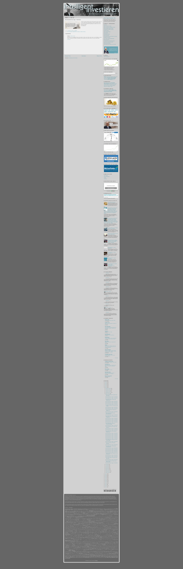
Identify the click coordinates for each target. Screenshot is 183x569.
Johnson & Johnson (97, 532)
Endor (72, 524)
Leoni (105, 535)
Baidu (68, 512)
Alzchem (113, 509)
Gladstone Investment (70, 528)
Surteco (98, 550)
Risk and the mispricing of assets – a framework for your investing (110, 373)
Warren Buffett (93, 555)
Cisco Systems (101, 518)
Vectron (68, 554)
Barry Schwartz (87, 512)
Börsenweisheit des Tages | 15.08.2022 (112, 433)
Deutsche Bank (86, 521)
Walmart (74, 555)
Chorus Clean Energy (68, 518)
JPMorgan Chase (102, 532)
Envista (80, 524)
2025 (106, 383)
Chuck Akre (91, 518)
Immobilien (71, 530)
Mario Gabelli (116, 536)
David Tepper (112, 520)
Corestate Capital (102, 519)
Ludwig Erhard (87, 536)
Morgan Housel (75, 539)
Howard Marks (105, 529)
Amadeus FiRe (116, 509)
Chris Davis (77, 518)
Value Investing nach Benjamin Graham (109, 27)
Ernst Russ (88, 524)
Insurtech (88, 530)
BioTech (80, 514)
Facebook (105, 178)
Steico (100, 549)
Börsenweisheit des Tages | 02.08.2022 (112, 459)
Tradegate (102, 552)
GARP (107, 526)
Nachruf (105, 539)
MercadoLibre (76, 538)
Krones (102, 534)
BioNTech (77, 514)
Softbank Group (94, 548)
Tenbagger (88, 551)
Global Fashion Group (76, 528)
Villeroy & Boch (106, 554)
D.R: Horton (81, 520)
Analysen (91, 511)
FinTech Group (90, 525)
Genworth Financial (89, 527)
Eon (86, 524)
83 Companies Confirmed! (108, 369)
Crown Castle (69, 520)
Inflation (76, 530)
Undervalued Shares (108, 372)
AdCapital (100, 508)
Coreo (98, 519)
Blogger (96, 560)
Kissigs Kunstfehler (113, 77)
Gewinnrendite (100, 527)
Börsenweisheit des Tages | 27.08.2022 (112, 403)
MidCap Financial (105, 538)
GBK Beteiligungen (114, 526)
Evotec (105, 524)
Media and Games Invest (114, 537)
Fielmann (81, 525)
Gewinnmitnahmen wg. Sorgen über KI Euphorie (110, 342)
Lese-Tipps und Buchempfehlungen (109, 38)
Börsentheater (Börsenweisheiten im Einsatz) (110, 36)
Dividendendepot (100, 522)
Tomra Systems (92, 552)
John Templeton (91, 532)
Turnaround (105, 79)
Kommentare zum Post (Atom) (72, 57)
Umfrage (85, 553)
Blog (102, 514)
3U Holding (71, 508)
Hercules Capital (115, 529)
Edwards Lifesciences (94, 523)
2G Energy (66, 508)
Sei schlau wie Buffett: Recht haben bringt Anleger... (112, 405)
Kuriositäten (108, 534)
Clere (111, 518)
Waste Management (115, 555)
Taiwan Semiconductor (115, 550)
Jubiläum (106, 532)
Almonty (101, 509)
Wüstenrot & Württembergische (99, 557)
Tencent (91, 551)
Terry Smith (94, 551)
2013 (106, 484)
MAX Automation (97, 537)
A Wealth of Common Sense (109, 361)
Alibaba (87, 509)
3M (68, 508)
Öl (83, 541)
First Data (93, 525)
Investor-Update (111, 89)
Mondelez (117, 538)
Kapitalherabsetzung (73, 533)
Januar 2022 (108, 472)
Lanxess (69, 535)
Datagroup (101, 520)
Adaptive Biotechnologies (95, 508)
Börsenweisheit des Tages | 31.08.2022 (112, 396)
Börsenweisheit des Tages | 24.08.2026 (112, 258)
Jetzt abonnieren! (111, 188)
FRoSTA (92, 526)
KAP (117, 532)
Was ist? (113, 79)
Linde (69, 536)
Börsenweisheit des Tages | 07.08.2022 (112, 449)
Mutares (101, 539)
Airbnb (114, 508)
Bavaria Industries (106, 512)
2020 (106, 475)
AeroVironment (109, 508)
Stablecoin (74, 549)
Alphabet (105, 509)
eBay (85, 523)
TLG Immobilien (80, 552)
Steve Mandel (116, 549)
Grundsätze (108, 77)
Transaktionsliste (105, 552)
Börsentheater (113, 82)
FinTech (87, 525)
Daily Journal (84, 520)
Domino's (108, 522)
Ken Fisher (87, 533)
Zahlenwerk (113, 557)
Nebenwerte (105, 78)
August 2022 (108, 393)
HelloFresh (93, 529)
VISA (115, 554)
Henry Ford (105, 529)
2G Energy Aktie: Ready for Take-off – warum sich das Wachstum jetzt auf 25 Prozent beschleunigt (110, 346)
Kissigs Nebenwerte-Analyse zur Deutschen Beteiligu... (110, 424)
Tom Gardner (84, 552)
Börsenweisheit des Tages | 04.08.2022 (112, 455)
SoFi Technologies (88, 548)
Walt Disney (77, 555)
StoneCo (76, 550)
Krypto (104, 534)
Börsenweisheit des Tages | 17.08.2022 (112, 428)
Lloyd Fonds (74, 536)
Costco (110, 519)
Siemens (68, 548)
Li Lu (115, 535)
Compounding (88, 519)
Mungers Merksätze (94, 539)
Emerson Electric (111, 523)
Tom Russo (88, 552)
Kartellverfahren (78, 533)
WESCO (75, 556)
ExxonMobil (111, 524)
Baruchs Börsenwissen (107, 82)
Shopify (107, 547)
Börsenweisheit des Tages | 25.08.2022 (112, 408)
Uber (78, 553)
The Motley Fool (107, 364)
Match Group (93, 537)
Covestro (66, 520)
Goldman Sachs (89, 528)
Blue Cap (104, 514)
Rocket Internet (87, 545)
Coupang (116, 519)
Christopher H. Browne (85, 518)
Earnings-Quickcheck (81, 523)
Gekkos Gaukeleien (79, 527)
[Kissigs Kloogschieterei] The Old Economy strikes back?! (113, 234)
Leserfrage (110, 535)
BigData (112, 513)
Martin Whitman (78, 537)
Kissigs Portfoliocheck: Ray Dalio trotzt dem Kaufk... (111, 395)
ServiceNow (74, 547)
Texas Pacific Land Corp (107, 551)
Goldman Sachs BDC (94, 528)
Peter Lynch (107, 542)
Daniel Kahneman (93, 520)
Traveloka (112, 552)
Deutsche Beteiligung (91, 521)
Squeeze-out (71, 549)
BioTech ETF (83, 514)
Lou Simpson (78, 31)
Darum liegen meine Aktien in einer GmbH (110, 44)
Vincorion (109, 554)
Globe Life (80, 528)
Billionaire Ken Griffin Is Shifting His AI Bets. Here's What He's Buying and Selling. (110, 366)
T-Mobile (111, 550)
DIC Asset (83, 522)
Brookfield (110, 515)
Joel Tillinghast (70, 532)
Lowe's (81, 536)
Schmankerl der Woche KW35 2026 (110, 320)
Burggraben (112, 76)
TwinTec (70, 553)
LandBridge (114, 534)
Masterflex (90, 537)
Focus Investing (105, 525)
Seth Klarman (79, 547)
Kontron (87, 534)
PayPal (117, 541)
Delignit (67, 521)
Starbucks (91, 549)
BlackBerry (88, 514)
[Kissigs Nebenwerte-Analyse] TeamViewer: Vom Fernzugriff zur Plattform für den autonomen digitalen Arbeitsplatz (113, 241)
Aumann (108, 511)
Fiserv (95, 525)
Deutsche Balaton (81, 521)
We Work (68, 556)
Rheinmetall (67, 545)
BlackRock (92, 514)
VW (69, 555)
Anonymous (107, 272)
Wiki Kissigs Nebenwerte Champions (98, 556)
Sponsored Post (113, 548)
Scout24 (97, 546)
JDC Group (80, 531)
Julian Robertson (109, 532)
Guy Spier (76, 529)
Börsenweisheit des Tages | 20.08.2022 (112, 420)
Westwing (82, 556)
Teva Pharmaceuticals (101, 551)
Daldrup (87, 520)
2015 (106, 481)
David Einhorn (104, 520)
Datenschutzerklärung (107, 43)
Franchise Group (116, 525)
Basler (99, 512)
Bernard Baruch (105, 513)
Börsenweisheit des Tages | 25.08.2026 (112, 248)
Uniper (94, 553)
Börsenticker (84, 515)
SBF (78, 546)
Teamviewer (70, 551)
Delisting (70, 521)
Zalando (117, 557)
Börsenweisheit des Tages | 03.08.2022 (112, 456)
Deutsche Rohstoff (68, 522)
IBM (68, 530)
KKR (81, 534)
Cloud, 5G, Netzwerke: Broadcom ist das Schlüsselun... (112, 453)
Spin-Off (107, 548)
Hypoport (114, 529)
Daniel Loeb (98, 520)
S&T (69, 546)
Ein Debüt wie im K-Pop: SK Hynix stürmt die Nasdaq (110, 355)
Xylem (105, 557)
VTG (68, 555)
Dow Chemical (115, 522)
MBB (101, 537)
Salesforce (72, 546)
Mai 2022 (107, 467)
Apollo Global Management (71, 511)
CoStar (108, 519)
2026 (106, 382)
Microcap (98, 538)
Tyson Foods (75, 553)
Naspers (108, 539)
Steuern (113, 549)
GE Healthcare (70, 527)
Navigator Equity (115, 539)
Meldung (72, 538)
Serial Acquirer (67, 547)
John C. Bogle (74, 532)
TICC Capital (75, 552)
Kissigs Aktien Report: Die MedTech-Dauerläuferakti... (111, 446)
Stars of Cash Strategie (96, 549)
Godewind (83, 528)
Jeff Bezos (87, 531)
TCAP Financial (67, 551)
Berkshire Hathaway (99, 513)
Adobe (104, 508)
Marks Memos (73, 537)
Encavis (70, 524)
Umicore (88, 553)
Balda (70, 512)
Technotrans (74, 551)
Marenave (103, 536)
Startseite (84, 56)
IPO (109, 530)
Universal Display (105, 553)
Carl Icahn (69, 517)
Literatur (72, 536)
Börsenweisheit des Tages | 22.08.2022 (112, 418)
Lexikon (113, 535)
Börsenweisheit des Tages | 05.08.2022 (112, 451)
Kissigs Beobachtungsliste (111, 202)
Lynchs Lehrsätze (109, 85)
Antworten (68, 39)
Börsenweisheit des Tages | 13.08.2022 (112, 435)
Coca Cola (113, 518)
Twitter (105, 177)
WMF (83, 557)
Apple (81, 511)
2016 (106, 480)
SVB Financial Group (102, 550)
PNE (79, 543)
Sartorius (76, 546)
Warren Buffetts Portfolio (100, 555)
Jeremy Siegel (107, 531)
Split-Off (110, 548)
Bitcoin (86, 514)
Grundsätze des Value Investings (108, 29)
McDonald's (106, 537)
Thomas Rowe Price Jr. (70, 552)
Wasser (108, 555)
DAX (114, 520)
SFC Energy (82, 547)
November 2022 (108, 389)
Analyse (105, 76)
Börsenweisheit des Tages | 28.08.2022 (112, 402)
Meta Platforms (80, 538)
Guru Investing (72, 529)
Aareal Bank (79, 508)
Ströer (87, 550)
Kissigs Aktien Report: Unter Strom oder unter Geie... (111, 458)
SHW (66, 548)
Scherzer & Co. (84, 546)
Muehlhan (89, 539)
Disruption (86, 522)
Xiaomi (103, 557)
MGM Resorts (84, 538)
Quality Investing (82, 31)
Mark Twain (66, 537)
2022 (106, 387)
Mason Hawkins (82, 537)
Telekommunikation (79, 551)
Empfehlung (116, 523)
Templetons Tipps (109, 86)
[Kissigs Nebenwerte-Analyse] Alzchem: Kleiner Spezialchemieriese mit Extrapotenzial (112, 264)
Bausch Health (102, 512)
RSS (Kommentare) (106, 176)
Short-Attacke (113, 547)
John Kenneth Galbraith (79, 532)
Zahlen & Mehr (109, 557)
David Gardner (108, 520)
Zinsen (66, 558)
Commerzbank (72, 519)
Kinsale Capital (111, 533)
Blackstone (95, 514)
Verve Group (97, 554)
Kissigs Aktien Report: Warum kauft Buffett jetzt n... (111, 400)
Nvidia (71, 541)
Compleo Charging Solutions (82, 519)
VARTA (66, 554)
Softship (100, 548)
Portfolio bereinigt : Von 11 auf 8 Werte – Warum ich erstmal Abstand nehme (110, 338)
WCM (66, 556)
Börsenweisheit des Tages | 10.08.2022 (112, 441)
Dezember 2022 (108, 388)
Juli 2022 (107, 464)
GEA (76, 527)
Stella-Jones (103, 549)
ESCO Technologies (93, 524)
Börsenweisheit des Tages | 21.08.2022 (112, 419)
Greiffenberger (116, 528)
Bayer (110, 512)
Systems (108, 550)
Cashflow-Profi (107, 322)
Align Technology (90, 509)
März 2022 (107, 469)
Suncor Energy (95, 550)
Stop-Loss (79, 550)
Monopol (66, 539)
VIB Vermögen (101, 554)
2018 (106, 477)
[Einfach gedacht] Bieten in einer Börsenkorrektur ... (110, 413)
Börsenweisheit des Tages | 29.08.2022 (112, 401)
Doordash (111, 522)
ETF (96, 524)
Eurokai (99, 524)
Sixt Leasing (71, 548)
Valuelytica (106, 331)
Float (102, 525)
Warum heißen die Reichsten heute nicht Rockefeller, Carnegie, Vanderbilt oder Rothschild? (110, 328)
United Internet (97, 553)
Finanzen (84, 525)
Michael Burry (89, 538)
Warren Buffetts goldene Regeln (108, 28)
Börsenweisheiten (69, 31)
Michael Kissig (94, 538)
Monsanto (69, 539)
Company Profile (76, 519)
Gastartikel (109, 526)
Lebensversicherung (80, 535)
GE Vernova (73, 527)
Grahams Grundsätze (109, 84)
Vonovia (66, 555)
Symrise (106, 550)
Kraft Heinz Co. (97, 534)
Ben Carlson (81, 513)
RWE (68, 546)
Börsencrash (116, 514)
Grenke (66, 529)
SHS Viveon (116, 547)
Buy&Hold (74, 31)
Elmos (105, 523)
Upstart (108, 553)
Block (98, 514)
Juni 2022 (107, 465)
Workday (93, 557)
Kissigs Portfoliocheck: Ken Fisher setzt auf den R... (111, 427)
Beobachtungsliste (106, 39)
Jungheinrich (115, 532)
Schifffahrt (88, 546)
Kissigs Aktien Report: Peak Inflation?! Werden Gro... (111, 431)
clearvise (105, 518)
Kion (114, 533)
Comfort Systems (67, 519)
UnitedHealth (100, 553)
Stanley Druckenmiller (86, 549)
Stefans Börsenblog (108, 349)
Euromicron (102, 524)
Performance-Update (109, 91)
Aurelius (111, 511)
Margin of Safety (107, 536)
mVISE (103, 539)
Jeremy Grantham (102, 531)
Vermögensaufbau (87, 554)
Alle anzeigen (116, 357)
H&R (78, 529)
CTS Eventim (73, 520)
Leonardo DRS (102, 535)
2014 (106, 483)
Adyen (106, 508)
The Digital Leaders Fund (108, 354)
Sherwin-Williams (99, 547)
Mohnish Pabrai (113, 538)
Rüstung (66, 546)
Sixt (69, 548)
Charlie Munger (108, 517)
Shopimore (109, 547)
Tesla (96, 551)
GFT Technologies (104, 527)
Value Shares (107, 341)
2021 (106, 473)
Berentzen (94, 513)
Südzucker (91, 550)
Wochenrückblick (86, 557)
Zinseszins (68, 558)
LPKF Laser (83, 536)
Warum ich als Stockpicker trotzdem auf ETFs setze (110, 324)
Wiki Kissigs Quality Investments (109, 556)
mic (86, 538)
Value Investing (109, 79)
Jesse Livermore (111, 531)
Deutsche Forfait (105, 521)
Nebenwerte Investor (75, 540)
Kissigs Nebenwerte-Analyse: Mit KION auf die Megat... (111, 440)
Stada (76, 549)
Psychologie (67, 544)
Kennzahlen (95, 533)
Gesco (97, 527)
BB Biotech (113, 512)
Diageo (81, 522)
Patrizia (107, 541)
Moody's (72, 539)
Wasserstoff (110, 555)
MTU (87, 539)
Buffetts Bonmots (112, 83)
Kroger (100, 534)
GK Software (113, 527)
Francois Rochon (67, 526)
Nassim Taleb (111, 539)
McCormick (103, 537)
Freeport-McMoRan (76, 526)
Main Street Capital (99, 536)
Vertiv (94, 554)
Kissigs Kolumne (73, 534)
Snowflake (84, 548)
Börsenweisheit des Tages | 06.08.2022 (112, 450)
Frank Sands (72, 526)
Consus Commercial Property (94, 519)
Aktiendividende (76, 509)
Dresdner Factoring (72, 523)
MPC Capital (79, 539)
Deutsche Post (116, 521)
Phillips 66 (73, 543)
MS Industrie (83, 539)
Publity (74, 544)
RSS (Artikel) (106, 175)
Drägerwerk (68, 523)
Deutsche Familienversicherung (99, 521)
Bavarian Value (107, 319)
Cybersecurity (77, 520)
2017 (106, 479)
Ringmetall (73, 545)
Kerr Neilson (100, 533)
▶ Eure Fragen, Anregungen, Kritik (109, 17)
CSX (71, 520)
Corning (106, 519)
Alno (103, 509)
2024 (106, 384)
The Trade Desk (113, 551)
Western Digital (78, 556)
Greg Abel (112, 528)
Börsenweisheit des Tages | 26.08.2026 (112, 252)
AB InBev (82, 508)
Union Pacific (91, 553)
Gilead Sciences (109, 527)
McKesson (110, 537)
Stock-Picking (71, 550)
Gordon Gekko (99, 528)
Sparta (105, 548)
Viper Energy (113, 554)
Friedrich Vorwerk (87, 526)
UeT (83, 553)
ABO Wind (85, 508)
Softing (98, 548)
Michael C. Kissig (108, 291)
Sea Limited (99, 546)
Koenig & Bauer (84, 534)
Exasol (107, 524)
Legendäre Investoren (107, 37)
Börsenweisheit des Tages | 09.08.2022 (112, 444)
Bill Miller (68, 514)
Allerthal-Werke (95, 509)
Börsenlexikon (106, 32)
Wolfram (91, 557)
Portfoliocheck (87, 543)
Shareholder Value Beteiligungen (88, 547)
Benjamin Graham (85, 513)
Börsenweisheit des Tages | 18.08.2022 (112, 425)
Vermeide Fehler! (106, 30)
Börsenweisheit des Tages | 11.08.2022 (112, 438)
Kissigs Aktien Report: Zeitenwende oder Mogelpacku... (111, 416)
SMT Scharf (81, 548)
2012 (106, 485)
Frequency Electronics (82, 526)
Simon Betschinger (107, 326)
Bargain (84, 512)
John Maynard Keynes (86, 532)
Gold (85, 528)
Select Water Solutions (112, 546)
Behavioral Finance (76, 513)
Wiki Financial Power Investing (88, 556)
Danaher (89, 520)
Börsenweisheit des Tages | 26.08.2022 (112, 407)
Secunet (108, 546)
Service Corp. (71, 547)
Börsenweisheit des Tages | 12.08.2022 (112, 436)
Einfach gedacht (106, 89)
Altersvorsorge (109, 509)
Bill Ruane (74, 514)
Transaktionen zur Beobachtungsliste (109, 40)
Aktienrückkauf (80, 509)
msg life (86, 539)
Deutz (77, 522)
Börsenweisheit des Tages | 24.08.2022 (112, 411)
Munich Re (98, 539)
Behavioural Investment (108, 375)
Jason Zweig (75, 531)
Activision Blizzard (89, 508)
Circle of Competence (96, 518)
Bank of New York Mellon (79, 512)
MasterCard (86, 537)
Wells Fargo (72, 556)
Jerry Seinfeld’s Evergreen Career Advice (110, 362)
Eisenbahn (103, 523)
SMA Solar (79, 548)
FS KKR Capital (95, 526)
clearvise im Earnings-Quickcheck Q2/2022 (110, 443)
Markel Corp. (70, 537)
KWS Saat (111, 534)
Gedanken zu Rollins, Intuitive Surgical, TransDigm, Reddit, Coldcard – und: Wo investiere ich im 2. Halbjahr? (110, 351)
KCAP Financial (83, 533)
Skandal (74, 548)
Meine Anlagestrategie (107, 31)
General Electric (84, 527)
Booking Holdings (108, 514)
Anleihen (66, 511)
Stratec (82, 550)
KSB (106, 534)
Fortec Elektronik (110, 525)
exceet (108, 524)
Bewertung (109, 513)
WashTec (105, 555)
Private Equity (103, 543)
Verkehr (78, 554)
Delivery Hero (73, 521)
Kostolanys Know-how (92, 534)
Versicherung (92, 554)
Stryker (89, 550)
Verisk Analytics (75, 554)
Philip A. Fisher (116, 542)
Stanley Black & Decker (80, 549)
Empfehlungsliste (67, 524)
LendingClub (98, 535)
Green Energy (109, 528)
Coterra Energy (113, 519)
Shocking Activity (107, 376)
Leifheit (95, 535)
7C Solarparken (75, 508)
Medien (66, 538)
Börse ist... (112, 514)
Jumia (112, 532)
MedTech (69, 538)
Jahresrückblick (71, 531)
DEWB (79, 522)
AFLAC (112, 508)
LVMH (90, 536)
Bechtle (71, 513)
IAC (116, 529)
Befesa (72, 513)
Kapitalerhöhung (67, 533)
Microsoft (101, 538)
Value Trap (116, 553)
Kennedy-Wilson (91, 533)
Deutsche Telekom (73, 522)
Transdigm (109, 552)
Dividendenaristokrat (95, 522)
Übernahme (81, 553)
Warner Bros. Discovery (87, 555)
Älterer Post (99, 56)
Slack (76, 548)
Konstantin (107, 295)
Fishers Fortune (99, 525)
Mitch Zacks (109, 538)
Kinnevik (107, 533)
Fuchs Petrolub (100, 526)
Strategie (114, 78)
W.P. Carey (71, 555)
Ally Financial (98, 509)
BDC (115, 512)
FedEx (68, 525)
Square (68, 549)
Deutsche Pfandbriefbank (111, 521)
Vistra (117, 554)
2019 (106, 476)
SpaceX (102, 548)
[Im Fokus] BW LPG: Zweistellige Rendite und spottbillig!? (113, 228)
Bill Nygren (71, 514)
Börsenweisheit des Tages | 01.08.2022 (112, 462)
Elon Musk (107, 523)
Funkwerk (104, 526)
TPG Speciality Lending (97, 552)
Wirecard (81, 557)
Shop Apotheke (103, 547)
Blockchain (100, 514)
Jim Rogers (115, 531)
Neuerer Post (68, 56)
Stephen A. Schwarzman (108, 549)
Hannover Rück (81, 529)
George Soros (94, 527)
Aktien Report (70, 509)
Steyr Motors (66, 550)
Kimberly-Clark (104, 533)
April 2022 (107, 468)
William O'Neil (78, 557)
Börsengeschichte (67, 515)
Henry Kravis (109, 529)
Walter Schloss (81, 555)
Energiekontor (78, 524)
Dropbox (77, 523)
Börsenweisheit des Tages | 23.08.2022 (112, 414)
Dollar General (105, 522)
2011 (106, 486)
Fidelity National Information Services (74, 525)
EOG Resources (84, 524)
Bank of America (73, 512)
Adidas (102, 508)
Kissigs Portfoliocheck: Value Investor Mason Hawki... (111, 461)
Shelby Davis (95, 547)
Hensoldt (112, 529)
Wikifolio (74, 557)
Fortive (113, 525)
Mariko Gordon (112, 536)
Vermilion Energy (81, 554)
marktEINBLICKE (107, 334)
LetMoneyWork (107, 337)
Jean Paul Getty (84, 531)
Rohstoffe (94, 545)
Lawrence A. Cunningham (73, 535)
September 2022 (108, 392)
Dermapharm (77, 521)
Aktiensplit (84, 509)
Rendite (104, 544)
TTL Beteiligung (115, 552)
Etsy (97, 524)
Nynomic (74, 541)
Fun (102, 526)
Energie (74, 524)
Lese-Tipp (107, 535)
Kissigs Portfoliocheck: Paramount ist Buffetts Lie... (111, 410)
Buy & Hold (115, 76)
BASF (97, 512)
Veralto (70, 554)
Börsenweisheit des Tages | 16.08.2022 (112, 429)
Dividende (105, 77)
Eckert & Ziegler (88, 523)
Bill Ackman (115, 513)
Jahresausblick (67, 531)
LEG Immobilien (85, 535)
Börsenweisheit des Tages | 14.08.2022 (112, 434)
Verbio (72, 554)
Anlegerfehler (108, 76)
